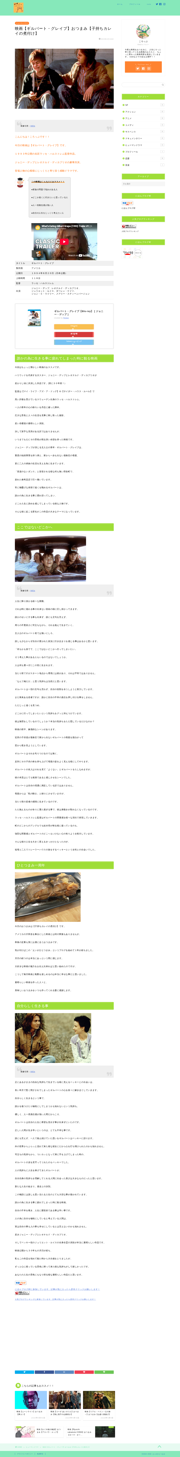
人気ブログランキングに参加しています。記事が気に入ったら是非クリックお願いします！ (55, 1299)
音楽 (144, 165)
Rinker (66, 318)
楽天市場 (74, 334)
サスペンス (144, 132)
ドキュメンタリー (144, 138)
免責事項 (40, 1454)
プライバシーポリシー (25, 1454)
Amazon (73, 326)
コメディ (144, 125)
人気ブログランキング (130, 231)
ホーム (120, 4)
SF (144, 105)
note (149, 4)
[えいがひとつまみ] (18, 12)
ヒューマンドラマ (22, 23)
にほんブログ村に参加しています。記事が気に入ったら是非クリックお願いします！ (57, 1289)
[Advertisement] (64, 1334)
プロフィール (134, 4)
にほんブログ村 (128, 208)
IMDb (32, 126)
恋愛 (144, 158)
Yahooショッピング (74, 341)
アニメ (144, 118)
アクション (144, 112)
